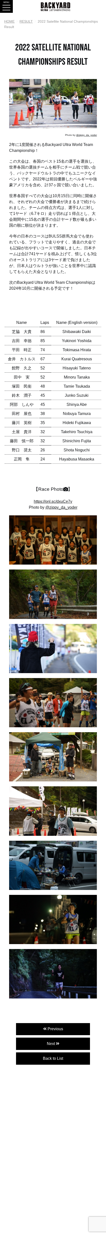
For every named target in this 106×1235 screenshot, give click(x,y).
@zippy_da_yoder (86, 135)
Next (51, 1044)
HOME (9, 21)
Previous (55, 1029)
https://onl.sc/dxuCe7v (53, 501)
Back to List (53, 1058)
